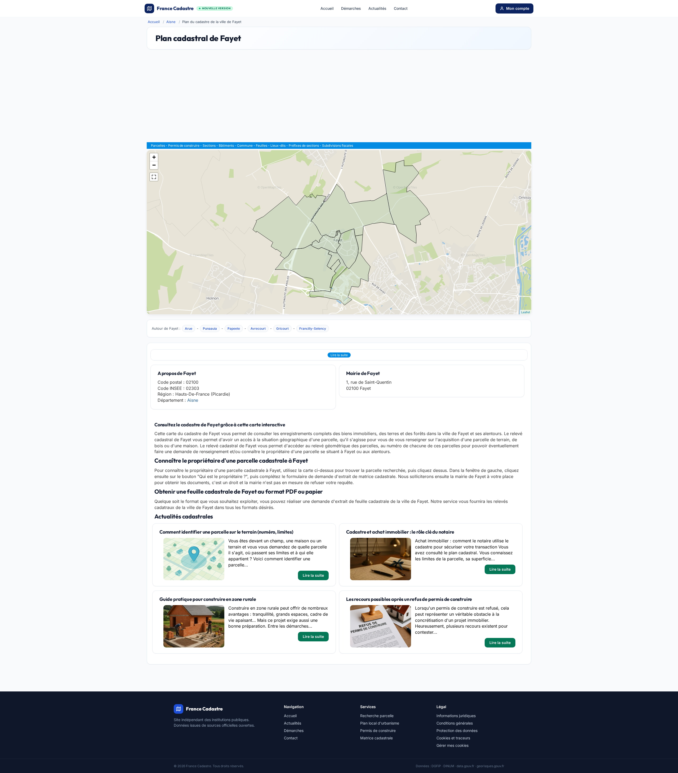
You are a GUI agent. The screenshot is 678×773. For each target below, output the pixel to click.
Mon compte (517, 8)
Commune (245, 146)
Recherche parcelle (377, 715)
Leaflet (525, 312)
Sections (209, 146)
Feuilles (261, 146)
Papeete (234, 328)
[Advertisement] (339, 98)
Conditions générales (454, 723)
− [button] (154, 165)
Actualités (377, 8)
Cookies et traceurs (453, 738)
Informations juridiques (456, 715)
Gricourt (282, 328)
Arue (188, 328)
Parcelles (158, 146)
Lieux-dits (278, 146)
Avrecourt (258, 328)
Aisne (171, 22)
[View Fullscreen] (154, 177)
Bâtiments (226, 146)
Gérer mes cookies (452, 745)
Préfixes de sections (304, 146)
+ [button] (154, 157)
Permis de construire (183, 146)
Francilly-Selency (312, 328)
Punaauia (210, 328)
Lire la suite (339, 355)
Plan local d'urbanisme (379, 723)
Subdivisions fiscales (337, 146)
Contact (401, 8)
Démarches (351, 8)
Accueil (327, 8)
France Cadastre (193, 8)
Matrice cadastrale (376, 738)
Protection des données (457, 730)
